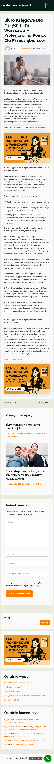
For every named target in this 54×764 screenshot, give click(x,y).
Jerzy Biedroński (11, 740)
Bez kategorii (28, 433)
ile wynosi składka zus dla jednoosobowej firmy (24, 695)
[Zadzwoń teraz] (47, 758)
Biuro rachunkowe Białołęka (32, 740)
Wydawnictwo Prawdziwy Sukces (18, 719)
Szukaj (7, 618)
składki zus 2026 (11, 700)
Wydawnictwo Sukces (13, 726)
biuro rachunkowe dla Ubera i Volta (19, 682)
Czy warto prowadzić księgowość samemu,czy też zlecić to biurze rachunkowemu (25, 475)
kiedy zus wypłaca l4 (13, 687)
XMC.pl (7, 733)
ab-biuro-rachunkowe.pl (17, 5)
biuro (6, 744)
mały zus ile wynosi (12, 691)
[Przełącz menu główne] (48, 5)
